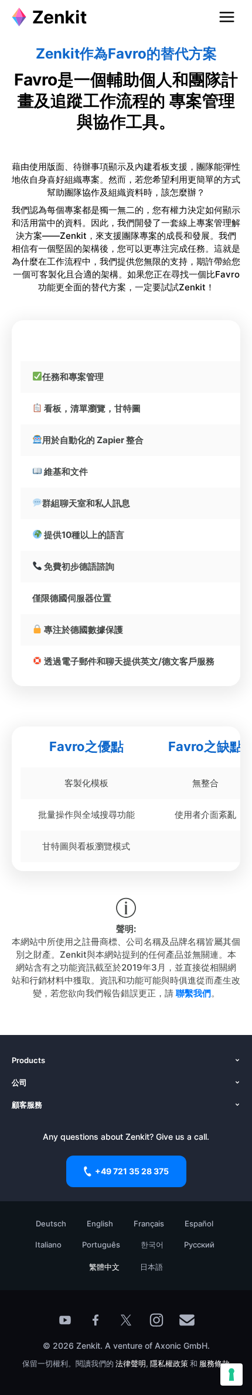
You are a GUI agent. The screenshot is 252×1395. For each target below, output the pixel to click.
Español (199, 1223)
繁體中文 (104, 1266)
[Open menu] (226, 17)
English (100, 1223)
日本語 (151, 1266)
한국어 (152, 1244)
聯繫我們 (193, 993)
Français (149, 1223)
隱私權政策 (169, 1363)
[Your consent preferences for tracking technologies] (231, 1374)
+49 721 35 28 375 (132, 1171)
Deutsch (51, 1223)
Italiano (48, 1244)
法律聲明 (130, 1363)
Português (101, 1244)
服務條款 (214, 1363)
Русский (199, 1244)
